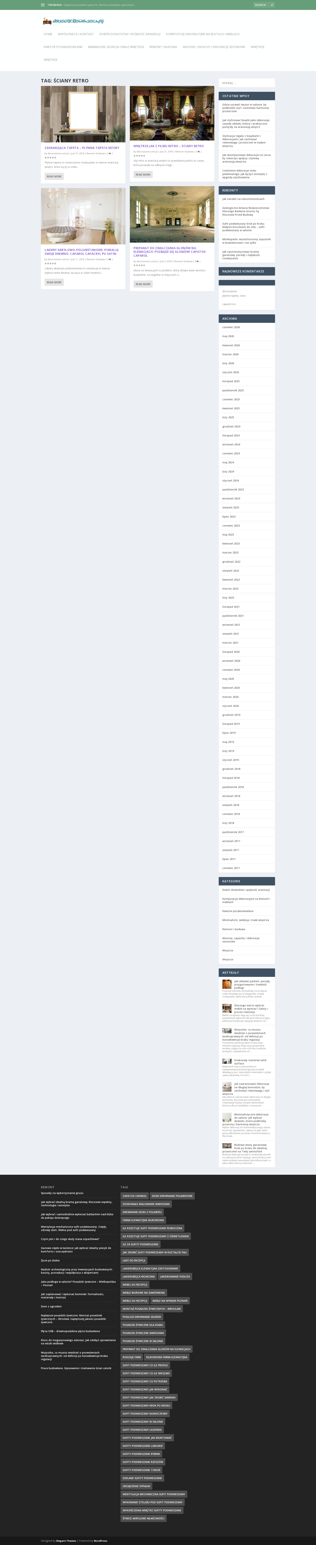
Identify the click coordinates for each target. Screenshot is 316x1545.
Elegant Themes (66, 1540)
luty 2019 (228, 751)
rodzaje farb (132, 1357)
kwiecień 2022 (231, 579)
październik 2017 (233, 832)
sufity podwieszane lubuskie (143, 1446)
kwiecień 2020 (231, 687)
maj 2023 (228, 534)
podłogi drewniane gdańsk (142, 1317)
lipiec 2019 (229, 732)
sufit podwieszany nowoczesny (145, 1413)
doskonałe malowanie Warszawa (146, 1204)
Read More (54, 176)
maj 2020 (228, 678)
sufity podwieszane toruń (141, 1470)
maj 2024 (228, 462)
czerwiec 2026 (231, 327)
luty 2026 (228, 363)
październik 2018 (233, 787)
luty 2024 (228, 471)
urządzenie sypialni (136, 1486)
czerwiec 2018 (231, 814)
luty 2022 (228, 597)
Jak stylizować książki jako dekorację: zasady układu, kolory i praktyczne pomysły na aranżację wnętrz (246, 123)
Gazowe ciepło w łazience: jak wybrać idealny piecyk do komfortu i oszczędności (76, 1249)
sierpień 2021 (230, 633)
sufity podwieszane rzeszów (143, 1462)
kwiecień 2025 (231, 408)
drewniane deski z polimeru (142, 1212)
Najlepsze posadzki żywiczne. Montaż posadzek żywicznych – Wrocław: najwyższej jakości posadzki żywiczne (73, 1319)
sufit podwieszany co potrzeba (145, 1381)
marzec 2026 (230, 354)
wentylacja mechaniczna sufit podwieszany (154, 1494)
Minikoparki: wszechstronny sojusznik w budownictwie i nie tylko (246, 240)
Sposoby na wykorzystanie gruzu (62, 1193)
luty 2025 (228, 417)
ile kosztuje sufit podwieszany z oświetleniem (156, 1236)
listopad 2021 (231, 606)
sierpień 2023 (230, 507)
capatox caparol (135, 1196)
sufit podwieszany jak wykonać (145, 1389)
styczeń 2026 (230, 372)
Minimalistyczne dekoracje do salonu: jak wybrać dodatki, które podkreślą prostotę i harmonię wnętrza (245, 1119)
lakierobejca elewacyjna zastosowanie (150, 1268)
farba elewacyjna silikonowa (143, 1220)
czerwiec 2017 (231, 868)
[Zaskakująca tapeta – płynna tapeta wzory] (83, 114)
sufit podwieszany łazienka (142, 1429)
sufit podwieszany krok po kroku (146, 1405)
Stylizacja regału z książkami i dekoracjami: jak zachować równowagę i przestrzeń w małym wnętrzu (244, 141)
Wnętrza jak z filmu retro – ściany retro (168, 146)
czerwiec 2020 (231, 669)
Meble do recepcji (135, 1300)
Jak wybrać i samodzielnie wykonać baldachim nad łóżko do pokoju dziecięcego (77, 1215)
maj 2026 (228, 336)
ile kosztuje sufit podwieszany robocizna (152, 1228)
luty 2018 (228, 823)
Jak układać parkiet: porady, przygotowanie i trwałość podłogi (252, 984)
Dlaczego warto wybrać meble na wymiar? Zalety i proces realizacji (251, 1009)
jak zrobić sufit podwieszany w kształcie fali (155, 1252)
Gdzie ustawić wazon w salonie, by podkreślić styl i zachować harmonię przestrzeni (245, 108)
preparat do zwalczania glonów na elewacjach (156, 1349)
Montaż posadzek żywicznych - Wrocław (152, 1308)
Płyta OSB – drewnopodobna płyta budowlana (70, 1331)
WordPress (100, 1540)
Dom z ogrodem (51, 1306)
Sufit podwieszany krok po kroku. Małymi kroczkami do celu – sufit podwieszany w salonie (243, 227)
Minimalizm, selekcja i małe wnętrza (116, 47)
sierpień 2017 (230, 850)
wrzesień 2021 (231, 624)
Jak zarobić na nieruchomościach (243, 199)
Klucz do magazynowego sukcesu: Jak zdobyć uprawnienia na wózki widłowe (78, 1341)
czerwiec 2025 (231, 399)
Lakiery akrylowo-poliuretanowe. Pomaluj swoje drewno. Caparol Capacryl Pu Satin (82, 252)
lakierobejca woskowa (139, 1276)
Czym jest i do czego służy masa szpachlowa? (70, 1239)
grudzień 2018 (231, 769)
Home (48, 34)
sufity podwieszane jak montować (147, 1437)
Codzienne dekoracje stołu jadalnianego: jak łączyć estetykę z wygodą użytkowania (244, 174)
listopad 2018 (231, 778)
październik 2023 (233, 489)
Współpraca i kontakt (76, 34)
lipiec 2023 (229, 516)
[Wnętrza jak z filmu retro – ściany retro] (172, 113)
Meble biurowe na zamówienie (144, 1292)
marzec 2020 (230, 697)
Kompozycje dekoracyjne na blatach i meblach (203, 34)
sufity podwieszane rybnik (141, 1454)
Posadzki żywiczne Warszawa (143, 1333)
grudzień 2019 (231, 715)
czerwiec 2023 (231, 525)
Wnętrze (257, 47)
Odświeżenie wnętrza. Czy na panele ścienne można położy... (99, 5)
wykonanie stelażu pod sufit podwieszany (153, 1502)
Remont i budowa (163, 47)
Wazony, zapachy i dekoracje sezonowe (214, 47)
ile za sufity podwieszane (140, 1244)
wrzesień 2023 (231, 498)
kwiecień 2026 (231, 345)
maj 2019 (228, 742)
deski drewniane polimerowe (172, 1196)
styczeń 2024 (230, 480)
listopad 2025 (231, 381)
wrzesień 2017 (231, 841)
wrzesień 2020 (231, 660)
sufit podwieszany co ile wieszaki (146, 1373)
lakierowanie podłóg (175, 1276)
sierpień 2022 (230, 570)
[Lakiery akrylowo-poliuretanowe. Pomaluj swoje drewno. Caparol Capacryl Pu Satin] (83, 216)
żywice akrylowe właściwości (143, 1518)
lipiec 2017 (229, 859)
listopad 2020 (231, 652)
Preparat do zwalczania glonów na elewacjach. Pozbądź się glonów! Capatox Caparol (169, 252)
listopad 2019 (231, 724)
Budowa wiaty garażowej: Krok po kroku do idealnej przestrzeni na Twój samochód (244, 1148)
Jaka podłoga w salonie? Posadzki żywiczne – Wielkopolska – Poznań (78, 1283)
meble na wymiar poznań (170, 1300)
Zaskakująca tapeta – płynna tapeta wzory (82, 148)
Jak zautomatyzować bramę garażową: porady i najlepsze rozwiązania (241, 255)
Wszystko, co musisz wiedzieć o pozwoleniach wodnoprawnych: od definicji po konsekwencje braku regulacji (244, 1034)
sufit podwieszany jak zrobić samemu (149, 1397)
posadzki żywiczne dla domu (143, 1325)
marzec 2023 (230, 552)
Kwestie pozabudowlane (63, 47)
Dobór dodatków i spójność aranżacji (130, 34)
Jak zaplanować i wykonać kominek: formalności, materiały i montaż (72, 1295)
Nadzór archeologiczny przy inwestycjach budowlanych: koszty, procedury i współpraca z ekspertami (77, 1271)
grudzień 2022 (231, 561)
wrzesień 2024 (231, 444)
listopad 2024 (231, 435)
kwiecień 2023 (231, 543)
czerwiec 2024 (231, 453)
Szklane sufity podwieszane (142, 1478)
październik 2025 (233, 390)
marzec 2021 (230, 642)
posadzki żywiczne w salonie (143, 1341)
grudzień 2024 (231, 426)
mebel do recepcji (135, 1284)
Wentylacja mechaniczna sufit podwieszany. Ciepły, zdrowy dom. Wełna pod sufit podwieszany (74, 1228)
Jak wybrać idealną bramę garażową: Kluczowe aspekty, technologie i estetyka (76, 1203)
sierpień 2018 (230, 805)
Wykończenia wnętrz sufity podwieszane (152, 1510)
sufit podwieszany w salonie (143, 1421)
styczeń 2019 (230, 760)
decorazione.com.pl (58, 153)
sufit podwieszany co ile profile (145, 1365)
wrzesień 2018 (231, 796)
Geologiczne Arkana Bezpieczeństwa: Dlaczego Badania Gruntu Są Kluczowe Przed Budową (246, 211)
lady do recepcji (134, 1260)
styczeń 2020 (230, 706)
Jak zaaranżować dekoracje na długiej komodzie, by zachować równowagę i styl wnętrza (245, 1089)
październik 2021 (233, 615)
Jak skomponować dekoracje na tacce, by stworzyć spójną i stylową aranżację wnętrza (246, 158)
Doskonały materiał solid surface (250, 1061)
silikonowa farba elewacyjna (166, 1357)
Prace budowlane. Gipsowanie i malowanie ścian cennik (76, 1368)
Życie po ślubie (50, 1260)
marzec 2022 (230, 588)
